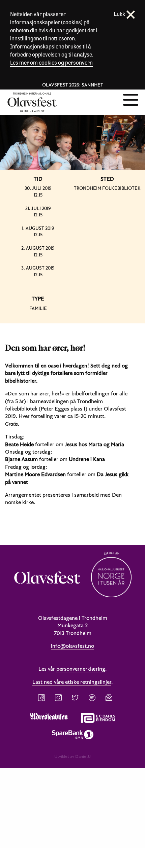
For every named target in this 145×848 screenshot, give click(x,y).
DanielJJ (83, 756)
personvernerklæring (80, 668)
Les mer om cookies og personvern (51, 62)
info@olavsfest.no (72, 645)
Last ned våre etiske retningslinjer (71, 681)
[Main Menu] (130, 99)
